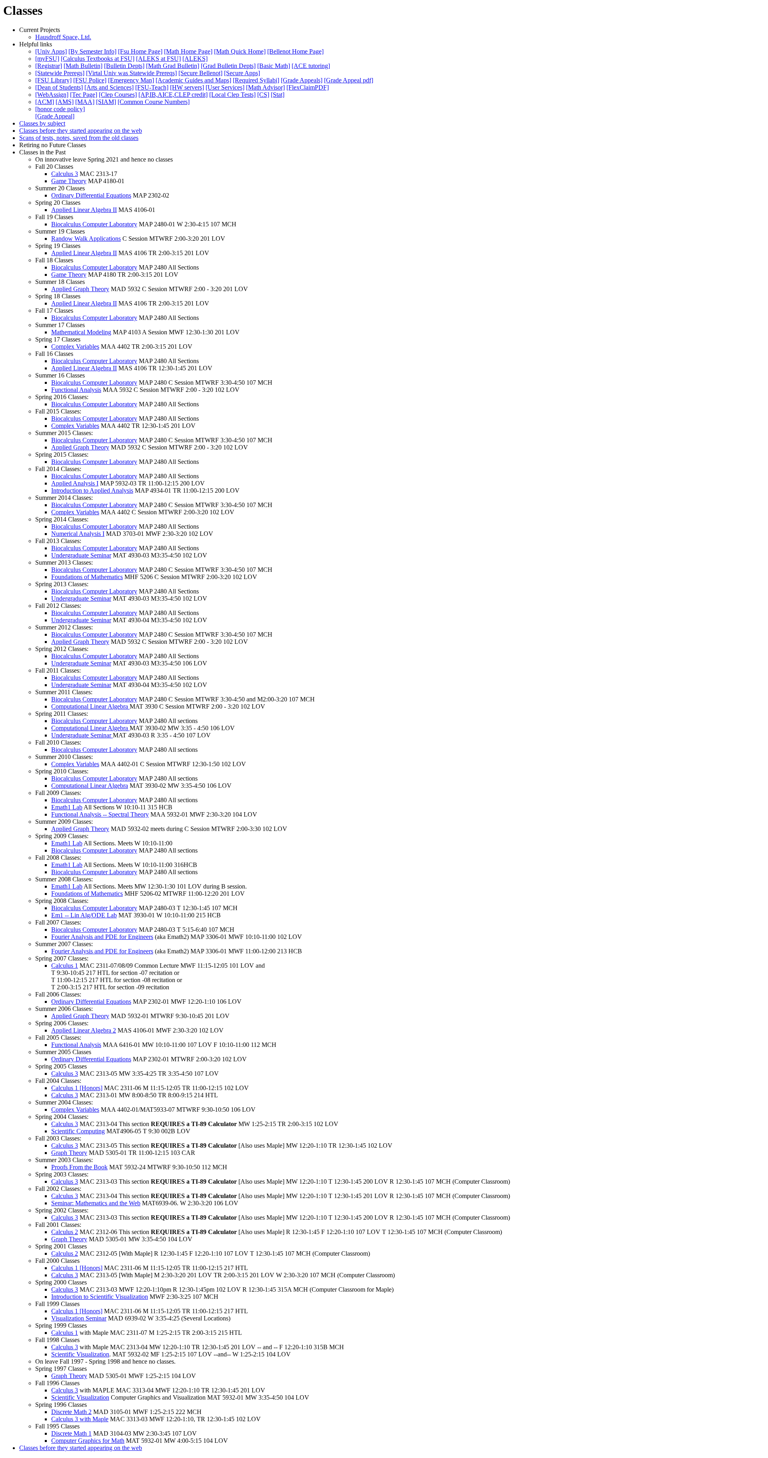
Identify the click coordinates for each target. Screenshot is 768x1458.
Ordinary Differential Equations (91, 195)
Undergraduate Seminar (81, 555)
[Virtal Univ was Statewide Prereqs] (131, 73)
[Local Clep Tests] (232, 94)
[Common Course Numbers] (154, 101)
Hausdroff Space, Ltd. (63, 37)
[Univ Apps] (51, 51)
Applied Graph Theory (80, 289)
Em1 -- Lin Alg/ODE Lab (84, 915)
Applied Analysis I (74, 483)
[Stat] (277, 94)
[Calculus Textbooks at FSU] (97, 58)
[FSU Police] (89, 80)
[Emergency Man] (131, 80)
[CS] (263, 94)
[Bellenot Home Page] (295, 51)
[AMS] (65, 101)
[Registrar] (48, 65)
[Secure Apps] (242, 73)
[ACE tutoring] (311, 65)
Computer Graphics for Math (87, 1440)
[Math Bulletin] (83, 65)
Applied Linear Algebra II (84, 209)
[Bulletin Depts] (124, 65)
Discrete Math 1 (71, 1433)
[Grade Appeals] (301, 80)
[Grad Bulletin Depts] (228, 65)
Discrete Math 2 (71, 1411)
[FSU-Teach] (151, 87)
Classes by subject (42, 123)
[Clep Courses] (118, 94)
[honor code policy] (60, 109)
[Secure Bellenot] (200, 73)
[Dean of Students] (59, 87)
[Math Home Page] (188, 51)
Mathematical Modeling (81, 332)
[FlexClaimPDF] (307, 87)
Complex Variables (75, 346)
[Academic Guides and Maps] (193, 80)
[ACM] (44, 101)
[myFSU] (47, 58)
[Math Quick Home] (240, 51)
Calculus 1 (64, 965)
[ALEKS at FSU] (158, 58)
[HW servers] (187, 87)
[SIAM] (106, 101)
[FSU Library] (53, 80)
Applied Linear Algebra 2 (83, 1030)
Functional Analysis (76, 389)
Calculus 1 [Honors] (76, 1088)
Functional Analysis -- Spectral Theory (100, 814)
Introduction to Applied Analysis (92, 490)
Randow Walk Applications (86, 238)
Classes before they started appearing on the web (80, 130)
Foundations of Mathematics (87, 576)
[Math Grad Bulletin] (172, 65)
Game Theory (68, 181)
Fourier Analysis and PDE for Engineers (102, 936)
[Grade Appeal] (54, 116)
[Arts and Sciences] (109, 87)
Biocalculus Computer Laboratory (94, 224)
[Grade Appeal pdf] (348, 80)
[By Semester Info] (92, 51)
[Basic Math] (273, 65)
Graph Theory (69, 1152)
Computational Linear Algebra (90, 706)
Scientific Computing (78, 1131)
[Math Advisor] (265, 87)
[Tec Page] (83, 94)
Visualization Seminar (78, 1318)
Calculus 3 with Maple (79, 1419)
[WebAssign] (51, 94)
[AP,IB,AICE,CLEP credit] (173, 94)
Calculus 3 (64, 173)
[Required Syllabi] (256, 80)
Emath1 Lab (66, 807)
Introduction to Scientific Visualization (99, 1296)
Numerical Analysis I (77, 533)
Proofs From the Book (79, 1167)
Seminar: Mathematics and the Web (95, 1203)
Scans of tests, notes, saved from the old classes (78, 137)
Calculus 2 (64, 1231)
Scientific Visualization (80, 1354)
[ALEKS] (195, 58)
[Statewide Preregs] (59, 73)
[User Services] (225, 87)
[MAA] (84, 101)
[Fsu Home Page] (140, 51)
